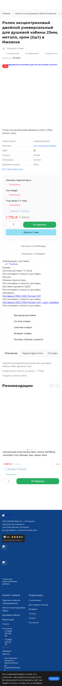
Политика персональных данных (9, 581)
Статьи (32, 613)
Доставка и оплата (38, 605)
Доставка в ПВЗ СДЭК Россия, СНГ (21, 296)
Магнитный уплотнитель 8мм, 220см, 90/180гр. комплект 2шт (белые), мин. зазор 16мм (29, 453)
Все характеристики (12, 169)
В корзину (39, 224)
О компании (35, 600)
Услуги (5, 624)
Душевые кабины (11, 615)
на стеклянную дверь (45, 145)
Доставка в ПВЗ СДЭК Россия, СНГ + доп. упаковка (30, 302)
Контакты (34, 622)
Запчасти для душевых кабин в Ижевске (35, 13)
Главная (6, 13)
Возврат (33, 609)
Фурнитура (8, 619)
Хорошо (54, 678)
